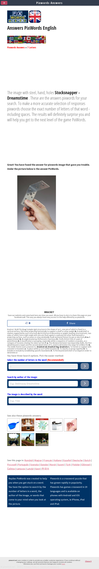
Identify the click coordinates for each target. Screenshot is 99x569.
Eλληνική (85, 464)
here (63, 564)
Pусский (11, 464)
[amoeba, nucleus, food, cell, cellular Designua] (42, 430)
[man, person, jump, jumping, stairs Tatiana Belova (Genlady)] (27, 445)
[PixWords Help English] (35, 22)
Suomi (61, 464)
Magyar (38, 460)
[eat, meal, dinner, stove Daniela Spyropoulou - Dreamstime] (27, 430)
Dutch (87, 460)
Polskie (76, 464)
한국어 (45, 468)
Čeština (11, 468)
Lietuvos (20, 468)
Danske (44, 464)
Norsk (53, 464)
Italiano (57, 460)
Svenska (34, 464)
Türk (68, 464)
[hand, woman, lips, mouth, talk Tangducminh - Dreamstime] (70, 430)
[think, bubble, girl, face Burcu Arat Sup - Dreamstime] (13, 445)
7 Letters (31, 47)
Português (23, 464)
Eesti (37, 468)
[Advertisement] (49, 72)
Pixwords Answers (16, 47)
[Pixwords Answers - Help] (17, 22)
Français (48, 460)
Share (71, 323)
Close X (88, 561)
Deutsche (78, 460)
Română (28, 460)
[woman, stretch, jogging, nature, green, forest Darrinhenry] (42, 445)
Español (67, 460)
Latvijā (30, 468)
